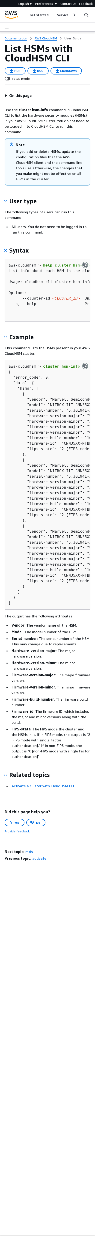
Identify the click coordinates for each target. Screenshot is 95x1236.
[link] (72, 38)
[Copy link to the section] (5, 201)
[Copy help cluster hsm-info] (85, 265)
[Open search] (86, 14)
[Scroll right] (74, 15)
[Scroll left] (26, 15)
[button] (18, 95)
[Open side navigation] (7, 27)
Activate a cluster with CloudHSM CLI (43, 786)
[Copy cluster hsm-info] (85, 366)
